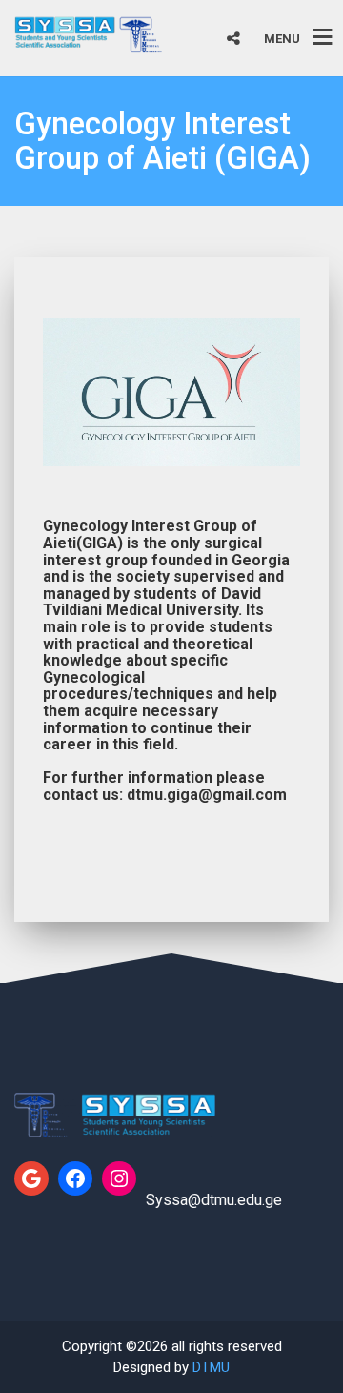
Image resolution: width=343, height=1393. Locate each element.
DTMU (211, 1367)
